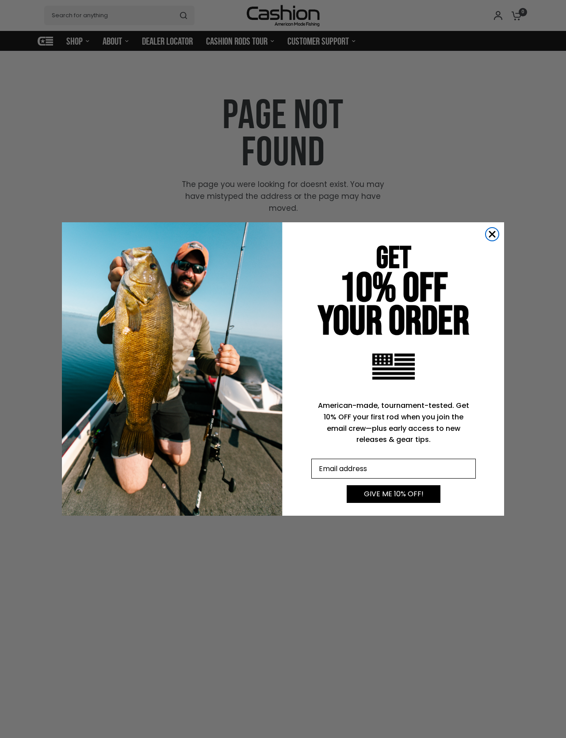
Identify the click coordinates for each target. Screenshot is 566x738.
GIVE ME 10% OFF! (394, 494)
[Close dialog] (492, 234)
